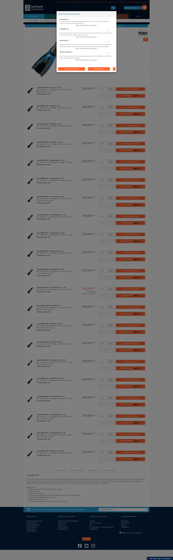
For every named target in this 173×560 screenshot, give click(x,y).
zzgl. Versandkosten (164, 558)
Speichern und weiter (71, 69)
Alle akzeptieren (99, 69)
